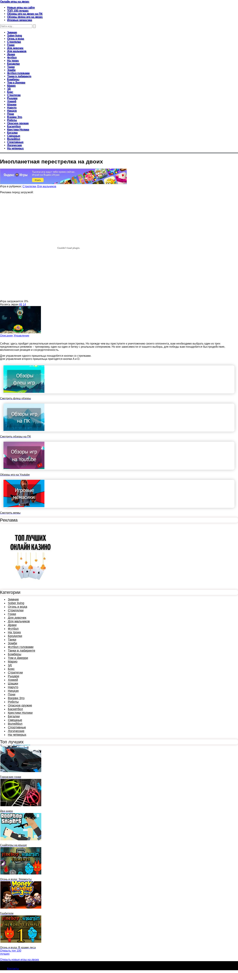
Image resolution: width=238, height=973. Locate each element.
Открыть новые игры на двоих (19, 959)
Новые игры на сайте (21, 7)
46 (20, 304)
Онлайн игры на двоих (14, 1)
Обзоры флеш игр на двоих (25, 16)
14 (24, 304)
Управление (21, 335)
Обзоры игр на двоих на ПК (24, 13)
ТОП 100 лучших (17, 10)
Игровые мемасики (19, 19)
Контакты (13, 968)
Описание (6, 335)
